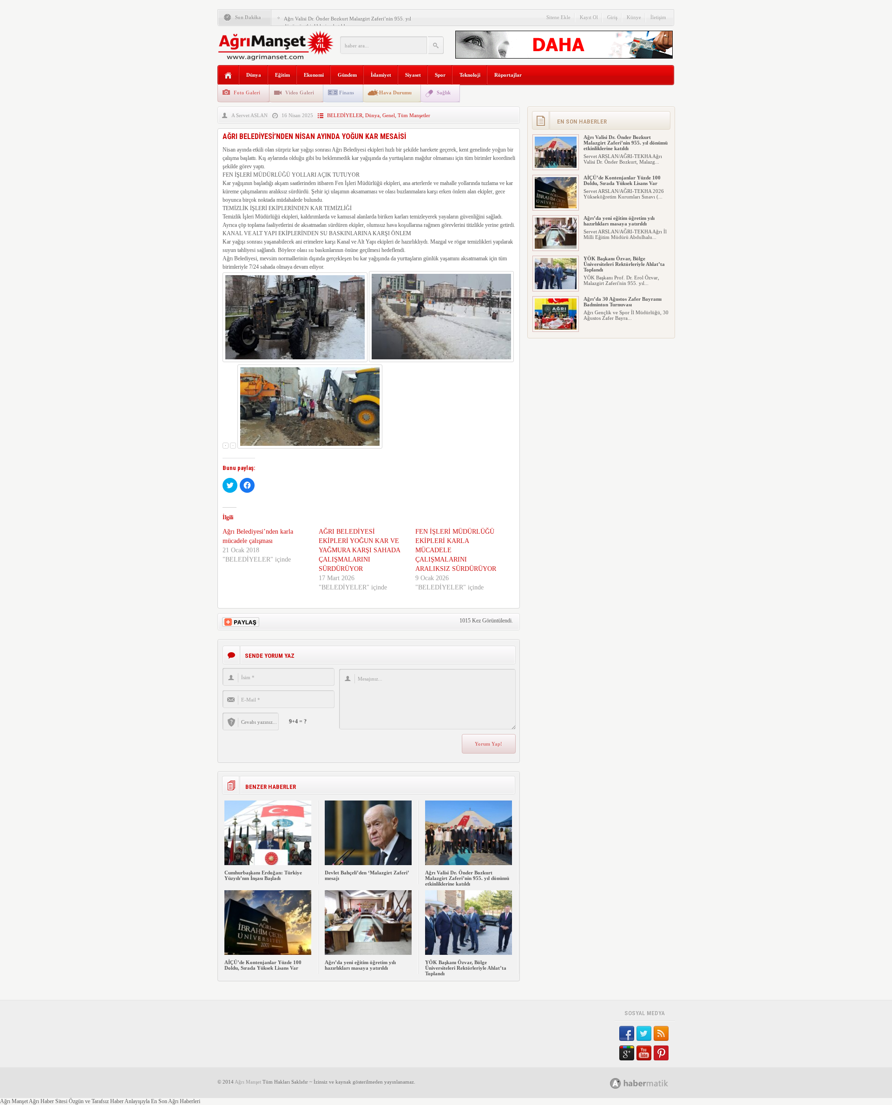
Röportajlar (508, 75)
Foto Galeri (247, 92)
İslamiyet (381, 75)
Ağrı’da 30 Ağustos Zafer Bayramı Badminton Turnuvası (623, 301)
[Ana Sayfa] (228, 75)
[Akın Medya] (615, 1083)
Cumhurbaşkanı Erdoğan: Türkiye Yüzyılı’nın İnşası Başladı (263, 875)
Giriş (612, 17)
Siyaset (413, 75)
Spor (440, 75)
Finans (346, 92)
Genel (388, 115)
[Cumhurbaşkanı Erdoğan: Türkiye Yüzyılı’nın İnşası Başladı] (267, 863)
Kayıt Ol (589, 17)
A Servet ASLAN (249, 115)
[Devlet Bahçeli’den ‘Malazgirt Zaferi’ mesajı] (368, 863)
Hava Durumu (395, 92)
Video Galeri (299, 92)
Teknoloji (469, 75)
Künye (634, 17)
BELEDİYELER (344, 115)
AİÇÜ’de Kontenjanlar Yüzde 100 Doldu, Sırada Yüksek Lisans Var (263, 965)
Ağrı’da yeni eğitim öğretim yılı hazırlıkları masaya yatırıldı (360, 965)
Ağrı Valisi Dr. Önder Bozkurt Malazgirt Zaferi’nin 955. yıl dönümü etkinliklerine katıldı (467, 878)
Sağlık (444, 92)
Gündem (347, 75)
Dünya (253, 75)
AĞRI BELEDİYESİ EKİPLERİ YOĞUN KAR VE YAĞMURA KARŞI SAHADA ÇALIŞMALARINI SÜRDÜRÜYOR (359, 550)
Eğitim (282, 75)
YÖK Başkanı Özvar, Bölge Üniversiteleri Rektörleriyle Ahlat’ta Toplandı (465, 967)
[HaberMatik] (649, 1083)
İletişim (658, 17)
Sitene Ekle (558, 17)
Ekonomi (314, 75)
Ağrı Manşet (248, 1082)
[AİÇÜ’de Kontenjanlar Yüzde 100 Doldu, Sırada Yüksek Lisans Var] (267, 953)
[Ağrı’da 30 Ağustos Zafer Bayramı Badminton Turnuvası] (556, 327)
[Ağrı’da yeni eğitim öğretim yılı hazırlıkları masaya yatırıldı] (368, 953)
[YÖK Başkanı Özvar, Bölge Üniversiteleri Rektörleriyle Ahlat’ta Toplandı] (468, 953)
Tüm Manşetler (414, 115)
